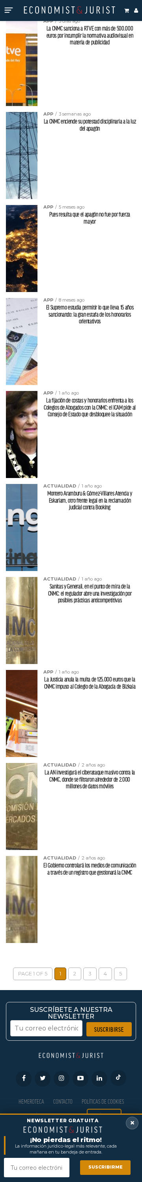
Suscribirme (105, 1167)
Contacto (63, 1101)
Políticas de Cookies (103, 1101)
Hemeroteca (31, 1101)
